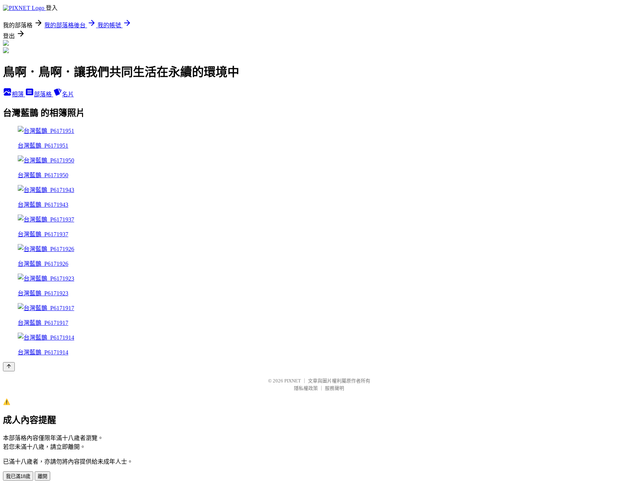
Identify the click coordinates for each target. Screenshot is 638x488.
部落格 (43, 94)
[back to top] (9, 366)
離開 (42, 476)
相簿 (18, 94)
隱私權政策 (306, 388)
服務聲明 (334, 388)
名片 (68, 94)
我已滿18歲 (18, 476)
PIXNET (292, 381)
